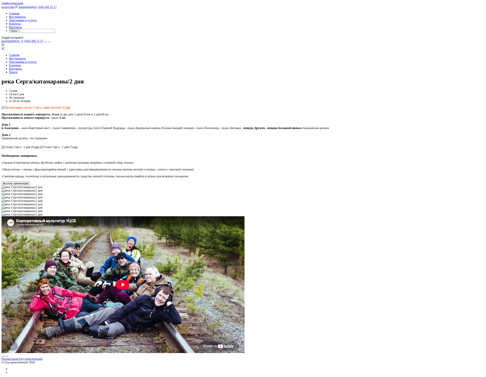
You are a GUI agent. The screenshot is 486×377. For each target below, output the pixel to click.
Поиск (14, 30)
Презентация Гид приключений (22, 358)
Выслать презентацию (16, 183)
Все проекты (17, 16)
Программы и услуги (23, 20)
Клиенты (15, 23)
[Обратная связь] (49, 42)
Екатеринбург (28, 7)
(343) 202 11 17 (47, 7)
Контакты (15, 27)
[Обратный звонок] (45, 42)
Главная (14, 13)
